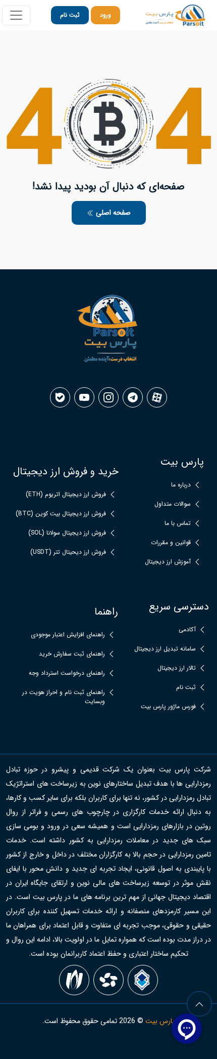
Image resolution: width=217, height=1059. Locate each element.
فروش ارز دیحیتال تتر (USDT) (68, 552)
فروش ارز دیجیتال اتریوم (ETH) (66, 494)
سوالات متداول (172, 504)
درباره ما (181, 485)
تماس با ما (178, 523)
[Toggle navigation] (16, 15)
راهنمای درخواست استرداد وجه (67, 673)
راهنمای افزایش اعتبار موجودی (68, 634)
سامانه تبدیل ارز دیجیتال (165, 649)
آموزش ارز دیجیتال (168, 561)
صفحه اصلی (112, 212)
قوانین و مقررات (171, 542)
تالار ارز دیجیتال (176, 668)
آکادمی (187, 629)
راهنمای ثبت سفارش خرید (72, 654)
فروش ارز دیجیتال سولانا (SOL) (67, 533)
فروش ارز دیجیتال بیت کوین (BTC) (61, 513)
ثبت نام (70, 15)
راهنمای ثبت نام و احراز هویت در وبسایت (63, 697)
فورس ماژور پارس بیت (168, 706)
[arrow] (199, 1003)
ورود (105, 15)
